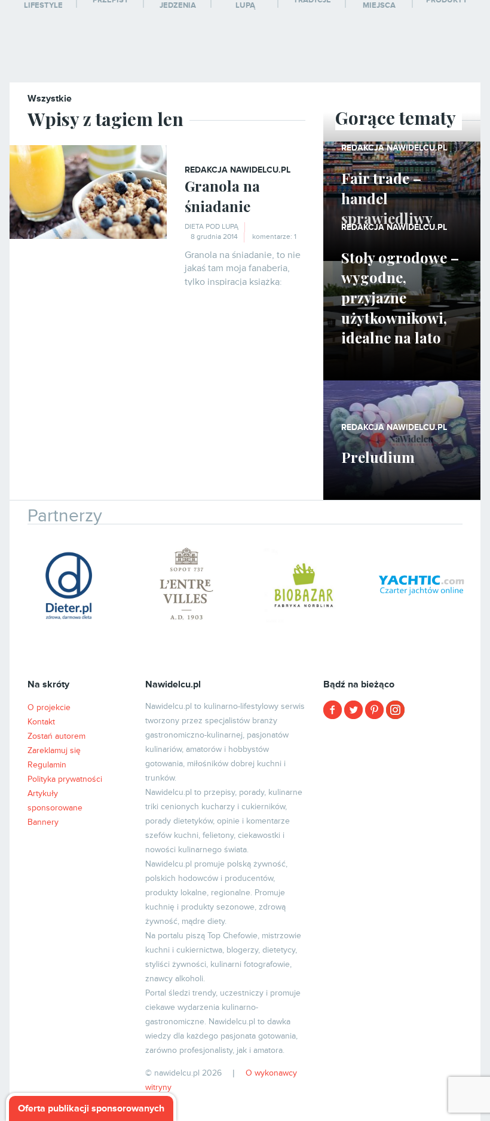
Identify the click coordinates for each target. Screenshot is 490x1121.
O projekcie (49, 707)
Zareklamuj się (54, 750)
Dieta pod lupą (211, 226)
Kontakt (41, 722)
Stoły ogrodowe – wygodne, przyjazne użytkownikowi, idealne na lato (400, 297)
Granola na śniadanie (222, 196)
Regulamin (46, 765)
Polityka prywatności (64, 779)
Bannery (43, 822)
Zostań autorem (56, 736)
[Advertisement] (401, 803)
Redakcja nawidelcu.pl (237, 170)
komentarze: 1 (274, 236)
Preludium (378, 456)
